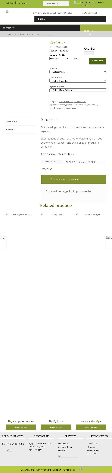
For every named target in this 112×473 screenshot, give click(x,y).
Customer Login (22, 3)
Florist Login (10, 3)
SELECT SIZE (57, 54)
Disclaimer (91, 454)
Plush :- (53, 68)
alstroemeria (59, 105)
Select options (21, 427)
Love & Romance (32, 34)
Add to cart (97, 60)
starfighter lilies (69, 108)
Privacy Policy (93, 450)
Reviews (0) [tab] (11, 129)
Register (61, 450)
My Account (63, 444)
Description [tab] (11, 121)
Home (10, 34)
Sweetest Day (80, 101)
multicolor (92, 105)
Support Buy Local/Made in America (92, 3)
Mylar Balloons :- (57, 86)
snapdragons (55, 108)
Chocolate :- (55, 77)
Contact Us (92, 444)
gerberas (70, 105)
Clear (76, 58)
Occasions (19, 34)
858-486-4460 (90, 13)
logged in (66, 191)
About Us (91, 447)
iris (86, 105)
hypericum (79, 105)
